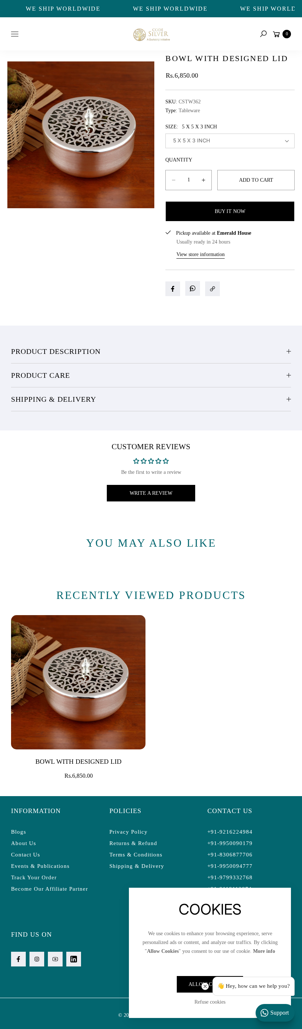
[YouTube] (55, 959)
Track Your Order (34, 877)
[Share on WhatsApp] (192, 288)
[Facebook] (18, 959)
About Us (23, 843)
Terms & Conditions (135, 855)
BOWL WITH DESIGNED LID (78, 761)
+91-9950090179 (230, 843)
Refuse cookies (209, 1002)
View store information (200, 254)
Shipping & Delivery (53, 399)
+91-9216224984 (230, 832)
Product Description (56, 351)
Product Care (40, 375)
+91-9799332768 (230, 877)
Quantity (178, 160)
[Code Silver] (151, 33)
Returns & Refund (133, 843)
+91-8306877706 (230, 855)
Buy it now (230, 211)
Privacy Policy (128, 832)
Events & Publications (40, 866)
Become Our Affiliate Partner (49, 889)
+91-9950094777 (230, 866)
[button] (263, 34)
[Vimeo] (73, 959)
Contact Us (25, 855)
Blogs (18, 832)
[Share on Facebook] (172, 288)
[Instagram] (36, 959)
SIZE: (191, 126)
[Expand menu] (15, 34)
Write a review (151, 493)
